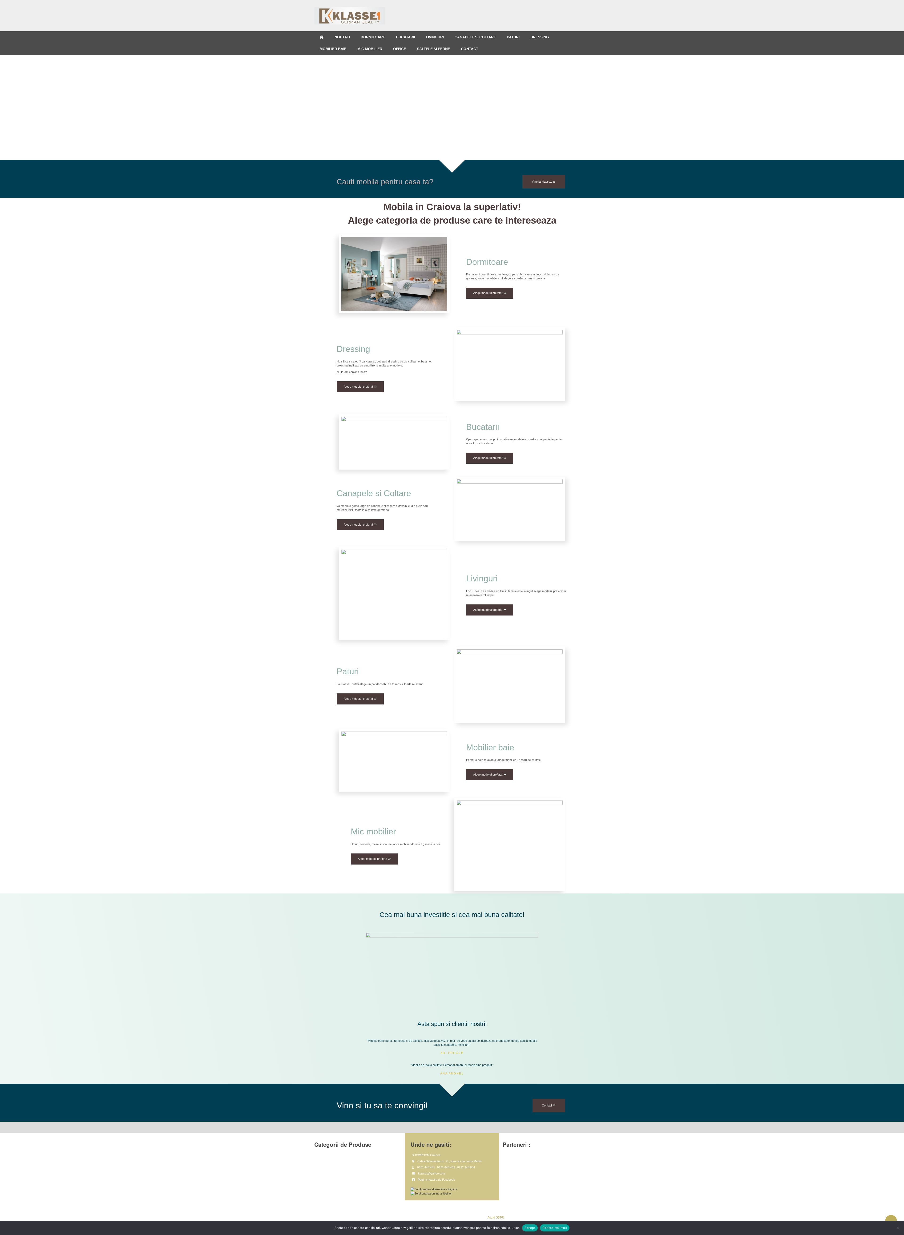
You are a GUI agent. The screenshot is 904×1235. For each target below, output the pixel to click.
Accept (530, 1228)
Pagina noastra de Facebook (436, 1179)
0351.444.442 (446, 1167)
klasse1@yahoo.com (431, 1173)
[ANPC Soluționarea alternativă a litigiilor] (434, 1189)
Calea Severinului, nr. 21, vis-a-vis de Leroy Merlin (449, 1161)
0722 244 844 (466, 1167)
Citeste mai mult (554, 1228)
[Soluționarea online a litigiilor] (431, 1193)
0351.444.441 (426, 1167)
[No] (898, 1228)
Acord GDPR (496, 1217)
